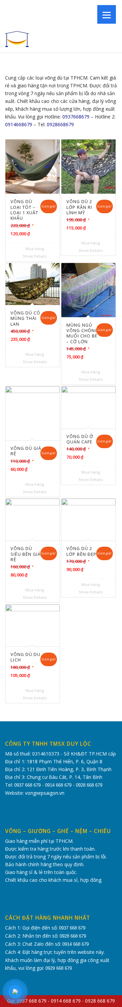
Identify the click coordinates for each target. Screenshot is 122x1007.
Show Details (34, 256)
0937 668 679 (27, 785)
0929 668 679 (58, 968)
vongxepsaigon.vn (44, 793)
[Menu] (106, 14)
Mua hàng (34, 248)
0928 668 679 (89, 785)
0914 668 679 (58, 785)
